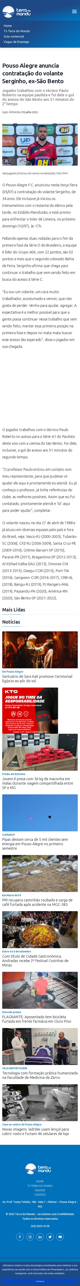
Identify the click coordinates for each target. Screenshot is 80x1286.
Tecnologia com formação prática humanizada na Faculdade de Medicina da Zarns (40, 1075)
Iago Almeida (11, 112)
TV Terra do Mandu (40, 1185)
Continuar (40, 1281)
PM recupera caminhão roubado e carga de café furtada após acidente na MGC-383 (37, 902)
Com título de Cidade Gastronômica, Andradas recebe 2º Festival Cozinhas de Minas (35, 960)
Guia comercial (14, 36)
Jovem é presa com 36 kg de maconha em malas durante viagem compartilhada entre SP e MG (37, 783)
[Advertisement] (40, 390)
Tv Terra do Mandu (17, 31)
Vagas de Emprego (16, 41)
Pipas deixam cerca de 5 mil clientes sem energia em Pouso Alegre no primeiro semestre (35, 843)
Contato (40, 1194)
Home (8, 25)
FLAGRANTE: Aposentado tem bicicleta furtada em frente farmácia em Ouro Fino (36, 1019)
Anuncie (40, 1190)
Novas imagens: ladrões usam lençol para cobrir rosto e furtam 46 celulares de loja (35, 1131)
